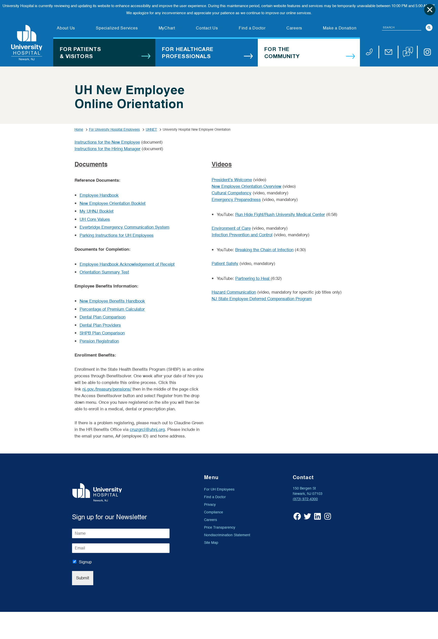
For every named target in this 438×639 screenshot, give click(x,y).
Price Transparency (219, 527)
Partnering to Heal (253, 278)
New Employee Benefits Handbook (112, 301)
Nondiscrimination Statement (227, 535)
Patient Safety (225, 263)
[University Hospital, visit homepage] (26, 42)
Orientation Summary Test (104, 272)
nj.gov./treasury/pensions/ (106, 389)
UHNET (151, 129)
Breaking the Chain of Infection (264, 249)
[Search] (429, 27)
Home (79, 129)
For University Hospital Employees (114, 129)
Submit (82, 578)
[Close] (429, 9)
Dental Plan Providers (100, 325)
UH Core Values (95, 219)
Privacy (210, 505)
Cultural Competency (231, 193)
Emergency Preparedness (236, 199)
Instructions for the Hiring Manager (107, 148)
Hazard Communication (234, 292)
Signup (85, 562)
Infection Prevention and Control (242, 234)
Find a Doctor (215, 497)
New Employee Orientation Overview (246, 186)
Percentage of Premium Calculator (112, 309)
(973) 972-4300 (305, 499)
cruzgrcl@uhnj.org (147, 429)
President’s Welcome (232, 179)
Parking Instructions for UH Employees (117, 235)
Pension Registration (99, 341)
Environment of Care (231, 228)
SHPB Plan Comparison (102, 333)
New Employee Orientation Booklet (112, 203)
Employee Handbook (99, 195)
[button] (408, 52)
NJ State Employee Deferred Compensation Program (262, 298)
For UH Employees (219, 489)
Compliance (213, 512)
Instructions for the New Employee (107, 142)
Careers (210, 520)
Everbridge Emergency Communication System (124, 227)
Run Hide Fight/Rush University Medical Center (280, 214)
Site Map (211, 543)
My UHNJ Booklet (97, 211)
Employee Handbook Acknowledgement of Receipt (127, 264)
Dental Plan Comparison (102, 317)
